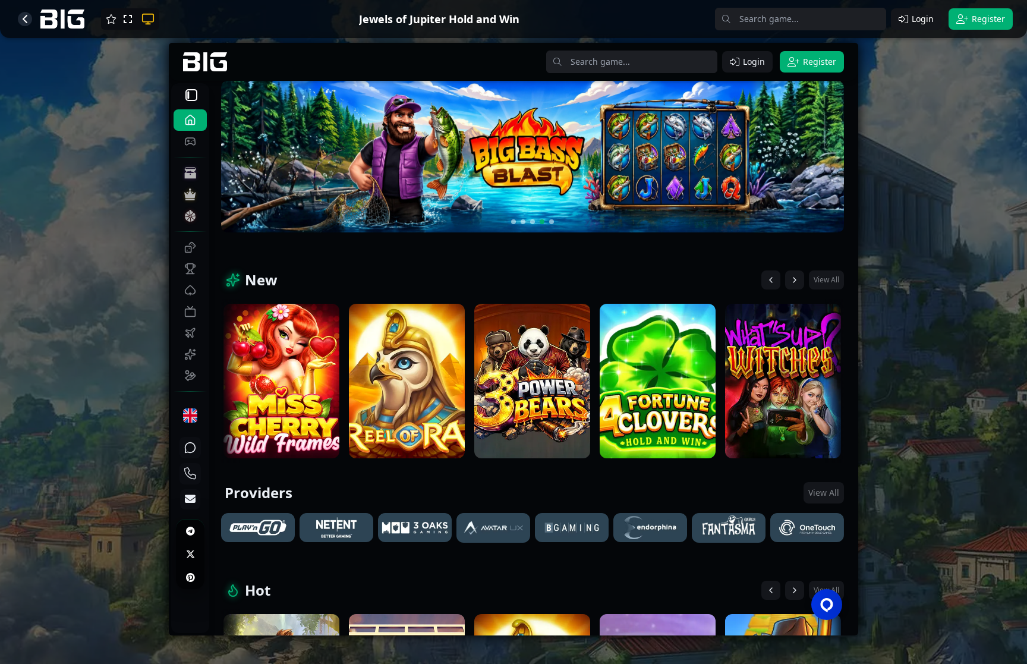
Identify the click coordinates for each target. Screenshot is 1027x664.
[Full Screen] (128, 19)
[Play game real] (147, 19)
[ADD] (111, 19)
